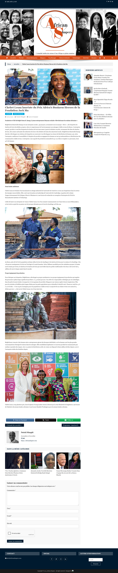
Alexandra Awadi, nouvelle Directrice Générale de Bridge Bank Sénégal (41, 472)
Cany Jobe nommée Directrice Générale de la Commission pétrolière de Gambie (102, 125)
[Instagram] (22, 438)
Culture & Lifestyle (64, 58)
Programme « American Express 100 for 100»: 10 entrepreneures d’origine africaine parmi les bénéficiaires (72, 425)
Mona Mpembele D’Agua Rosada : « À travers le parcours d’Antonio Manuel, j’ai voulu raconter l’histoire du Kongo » (103, 104)
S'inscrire (95, 564)
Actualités (13, 58)
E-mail (9, 516)
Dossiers (94, 58)
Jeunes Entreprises (31, 58)
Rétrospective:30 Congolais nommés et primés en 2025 (102, 133)
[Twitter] (24, 438)
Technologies (76, 58)
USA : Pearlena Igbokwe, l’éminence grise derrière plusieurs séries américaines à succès (15, 473)
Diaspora (42, 58)
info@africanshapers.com (13, 558)
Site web (9, 523)
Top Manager (52, 58)
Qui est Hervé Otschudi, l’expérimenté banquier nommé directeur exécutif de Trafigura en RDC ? (103, 91)
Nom (9, 508)
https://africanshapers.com (29, 440)
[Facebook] (21, 438)
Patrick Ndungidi (20, 117)
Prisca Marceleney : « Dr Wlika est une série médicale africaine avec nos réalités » (103, 116)
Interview (86, 58)
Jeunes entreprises (18, 114)
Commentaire (11, 490)
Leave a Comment (33, 117)
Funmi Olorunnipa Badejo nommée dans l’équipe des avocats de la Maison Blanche (68, 473)
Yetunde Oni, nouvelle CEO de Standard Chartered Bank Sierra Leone (15, 425)
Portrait (21, 58)
